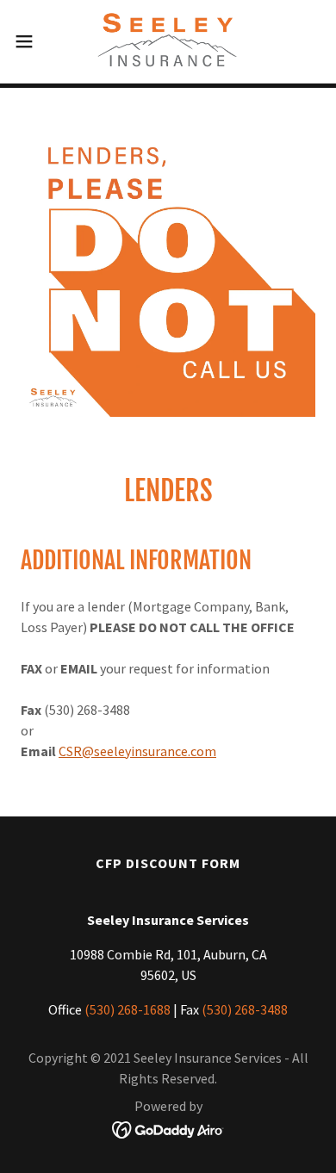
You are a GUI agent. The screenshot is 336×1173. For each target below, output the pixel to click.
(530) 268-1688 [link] (127, 1009)
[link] (168, 41)
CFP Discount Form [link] (168, 863)
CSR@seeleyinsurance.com (137, 751)
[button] (31, 41)
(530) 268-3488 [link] (245, 1009)
